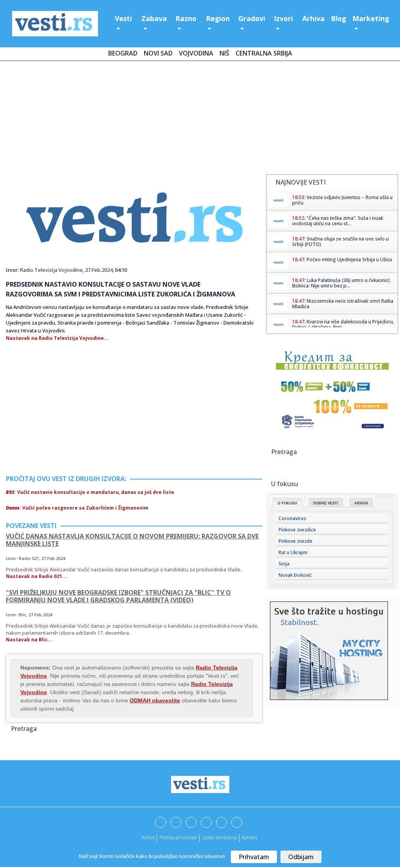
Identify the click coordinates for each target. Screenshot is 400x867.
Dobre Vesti (325, 503)
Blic (22, 614)
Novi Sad (158, 53)
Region (218, 18)
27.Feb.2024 (98, 269)
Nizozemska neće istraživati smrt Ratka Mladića (342, 304)
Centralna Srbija (264, 53)
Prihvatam (254, 857)
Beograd (123, 53)
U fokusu (287, 503)
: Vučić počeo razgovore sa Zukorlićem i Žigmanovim (77, 507)
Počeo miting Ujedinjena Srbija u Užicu (349, 259)
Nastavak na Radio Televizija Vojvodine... (57, 338)
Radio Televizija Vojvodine (51, 269)
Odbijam (301, 857)
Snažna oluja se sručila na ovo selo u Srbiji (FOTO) (340, 241)
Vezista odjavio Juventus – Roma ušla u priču (342, 200)
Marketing (370, 18)
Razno (185, 18)
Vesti (123, 18)
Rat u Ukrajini (293, 552)
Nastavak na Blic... (29, 639)
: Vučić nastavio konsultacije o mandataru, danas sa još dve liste (90, 492)
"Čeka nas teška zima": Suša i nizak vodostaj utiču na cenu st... (337, 221)
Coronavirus (292, 518)
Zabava (154, 18)
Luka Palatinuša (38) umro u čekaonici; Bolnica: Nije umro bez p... (341, 283)
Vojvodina (196, 53)
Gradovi (251, 18)
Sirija (284, 563)
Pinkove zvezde (295, 541)
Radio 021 (29, 558)
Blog (338, 18)
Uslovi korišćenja (219, 837)
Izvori (283, 18)
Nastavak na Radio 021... (36, 576)
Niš (224, 53)
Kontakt (249, 837)
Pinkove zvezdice (297, 529)
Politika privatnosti (178, 837)
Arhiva (313, 18)
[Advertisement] (200, 119)
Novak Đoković (295, 575)
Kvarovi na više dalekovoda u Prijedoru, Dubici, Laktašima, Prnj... (343, 324)
